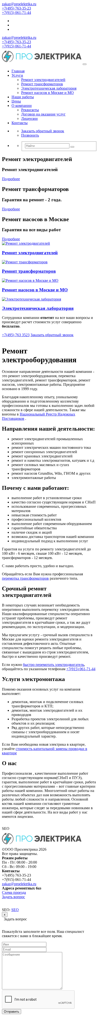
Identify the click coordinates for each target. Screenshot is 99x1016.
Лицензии (29, 118)
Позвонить (30, 135)
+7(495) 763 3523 (16, 335)
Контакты (20, 123)
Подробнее (11, 179)
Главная (18, 71)
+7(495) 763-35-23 (16, 8)
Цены (16, 101)
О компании (22, 106)
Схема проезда (14, 892)
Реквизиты (30, 110)
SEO (15, 910)
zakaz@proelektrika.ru (19, 4)
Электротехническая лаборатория (48, 88)
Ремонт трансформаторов (42, 84)
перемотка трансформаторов (25, 578)
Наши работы (23, 97)
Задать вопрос (13, 897)
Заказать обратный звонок (42, 131)
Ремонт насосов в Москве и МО (47, 93)
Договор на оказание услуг (43, 114)
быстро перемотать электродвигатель (53, 665)
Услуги (17, 75)
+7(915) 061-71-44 (16, 13)
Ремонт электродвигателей (43, 80)
